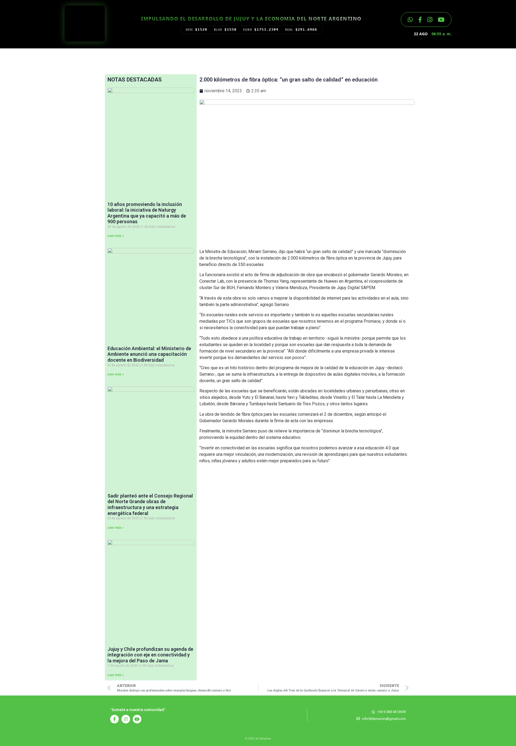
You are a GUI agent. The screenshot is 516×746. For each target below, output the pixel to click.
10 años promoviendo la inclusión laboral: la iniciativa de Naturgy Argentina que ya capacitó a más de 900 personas (147, 213)
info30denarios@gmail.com (384, 718)
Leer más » (116, 236)
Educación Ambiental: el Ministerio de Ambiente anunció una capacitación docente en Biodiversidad (149, 354)
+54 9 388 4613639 (391, 711)
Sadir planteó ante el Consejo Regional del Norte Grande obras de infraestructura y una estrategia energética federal (150, 504)
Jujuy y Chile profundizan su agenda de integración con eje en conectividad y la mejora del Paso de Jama (150, 654)
